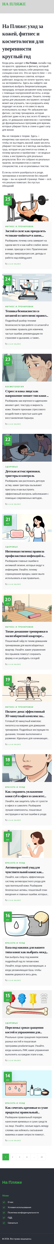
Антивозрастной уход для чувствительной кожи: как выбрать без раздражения (23, 869)
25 (42, 1157)
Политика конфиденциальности (23, 1212)
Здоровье (11, 467)
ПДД (10, 1217)
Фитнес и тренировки (19, 226)
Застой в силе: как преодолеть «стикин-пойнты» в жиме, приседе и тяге (25, 233)
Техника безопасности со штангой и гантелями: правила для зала (26, 313)
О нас (10, 1202)
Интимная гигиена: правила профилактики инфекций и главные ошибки (24, 553)
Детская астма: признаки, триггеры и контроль (22, 473)
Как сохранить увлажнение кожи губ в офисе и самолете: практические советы (24, 794)
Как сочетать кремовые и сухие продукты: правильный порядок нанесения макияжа (26, 1110)
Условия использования (19, 1207)
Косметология (14, 386)
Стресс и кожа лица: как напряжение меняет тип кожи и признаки (26, 393)
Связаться (13, 1222)
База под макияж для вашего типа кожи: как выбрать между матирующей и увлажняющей (26, 950)
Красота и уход (15, 787)
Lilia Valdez (14, 264)
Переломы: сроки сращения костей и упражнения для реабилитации (24, 1030)
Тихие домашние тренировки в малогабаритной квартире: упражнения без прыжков (26, 633)
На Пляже (14, 3)
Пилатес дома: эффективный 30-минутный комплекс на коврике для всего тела (25, 714)
